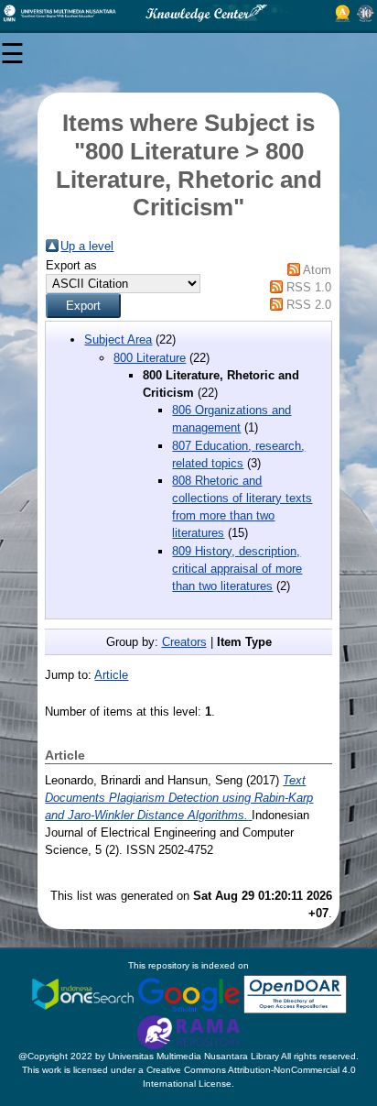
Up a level (86, 246)
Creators (184, 642)
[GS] (190, 994)
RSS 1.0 (308, 287)
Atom (317, 270)
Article (111, 675)
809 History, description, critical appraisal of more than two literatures (237, 568)
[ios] (84, 994)
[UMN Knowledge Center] (188, 13)
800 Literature (149, 358)
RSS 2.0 (308, 305)
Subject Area (118, 339)
